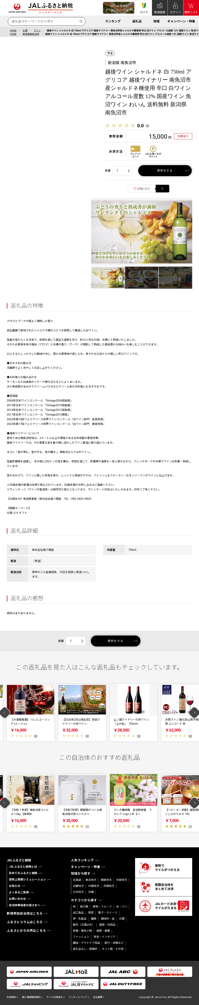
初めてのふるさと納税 (23, 873)
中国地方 (93, 885)
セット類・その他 (113, 948)
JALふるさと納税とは (23, 866)
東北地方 (91, 879)
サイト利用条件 (54, 997)
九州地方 (78, 892)
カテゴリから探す (84, 900)
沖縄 (91, 892)
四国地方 (109, 885)
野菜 (91, 912)
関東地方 (106, 879)
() (147, 125)
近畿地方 (78, 885)
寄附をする (165, 170)
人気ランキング (82, 860)
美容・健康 (103, 930)
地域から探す (81, 873)
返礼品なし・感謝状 (85, 948)
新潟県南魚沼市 (31, 34)
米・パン (121, 906)
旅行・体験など (114, 942)
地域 (156, 21)
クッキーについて (78, 997)
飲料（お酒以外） (84, 924)
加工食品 (78, 912)
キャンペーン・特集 (181, 21)
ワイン (37, 30)
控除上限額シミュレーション (27, 879)
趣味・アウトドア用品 (86, 942)
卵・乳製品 (79, 918)
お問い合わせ (17, 898)
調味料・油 (107, 918)
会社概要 (97, 997)
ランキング (113, 21)
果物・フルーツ (102, 906)
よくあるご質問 (19, 892)
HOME (13, 30)
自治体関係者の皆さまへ (24, 905)
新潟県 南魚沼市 (122, 62)
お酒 (25, 30)
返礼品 (137, 21)
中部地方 (121, 879)
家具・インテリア (104, 936)
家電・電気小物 (82, 930)
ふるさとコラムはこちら (25, 922)
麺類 (93, 918)
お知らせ (14, 885)
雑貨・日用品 (107, 924)
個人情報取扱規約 (31, 997)
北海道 (77, 879)
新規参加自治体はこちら (25, 913)
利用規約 (11, 997)
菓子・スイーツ (107, 912)
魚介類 (84, 906)
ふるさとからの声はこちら (26, 930)
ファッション (81, 936)
